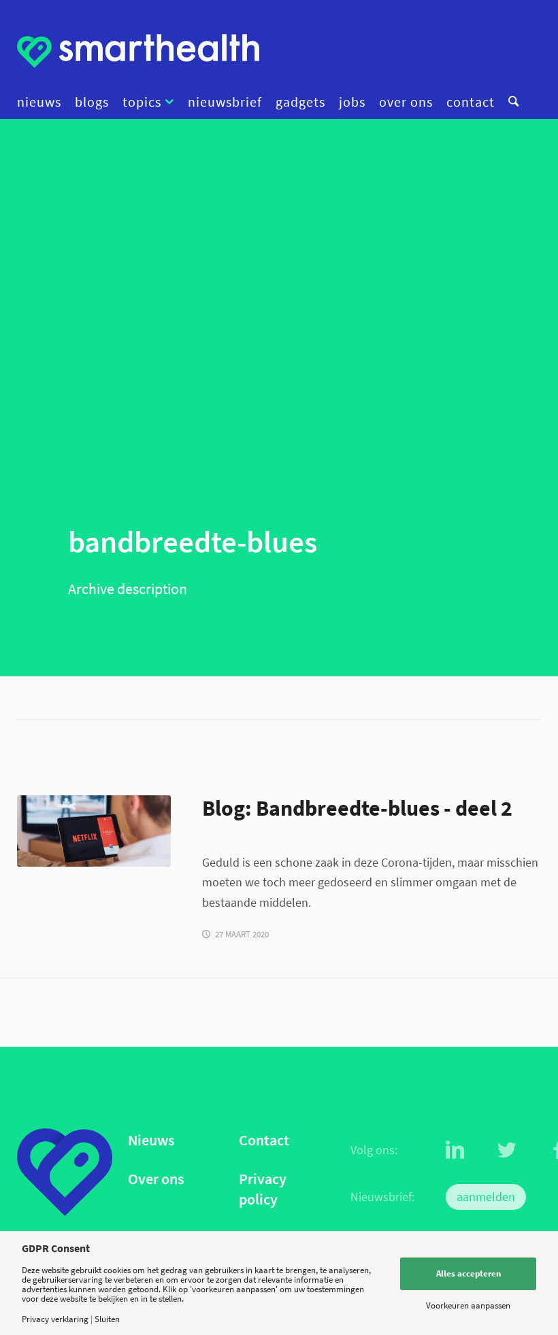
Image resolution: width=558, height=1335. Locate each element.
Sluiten (107, 1319)
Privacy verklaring (55, 1319)
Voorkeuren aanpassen (468, 1305)
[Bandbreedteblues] (94, 831)
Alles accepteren (468, 1273)
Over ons (156, 1179)
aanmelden (486, 1196)
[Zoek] (510, 102)
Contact (264, 1140)
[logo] (138, 51)
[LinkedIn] (455, 1150)
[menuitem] (42, 102)
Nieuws (151, 1140)
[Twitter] (507, 1150)
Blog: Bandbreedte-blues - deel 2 (357, 808)
